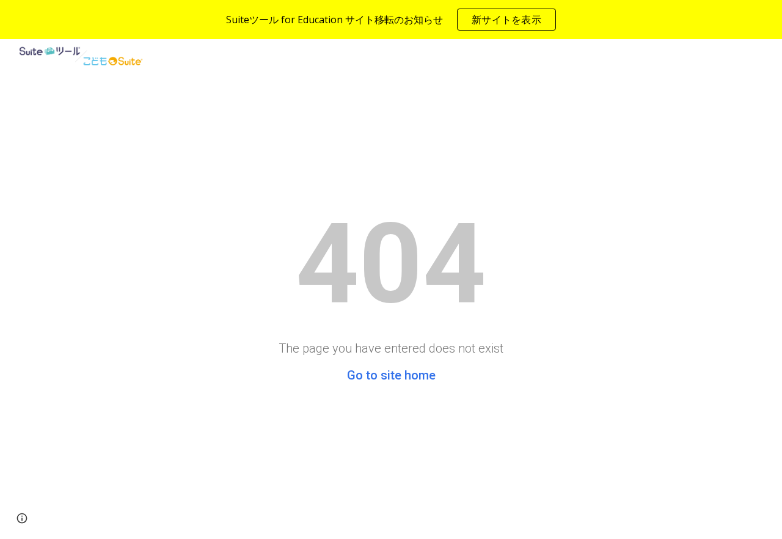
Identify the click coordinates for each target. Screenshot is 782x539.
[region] (391, 19)
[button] (22, 518)
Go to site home (391, 375)
